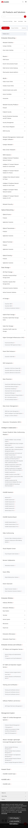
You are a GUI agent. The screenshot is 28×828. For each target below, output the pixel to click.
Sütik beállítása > (14, 823)
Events (15, 21)
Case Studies (20, 21)
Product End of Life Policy (7, 21)
